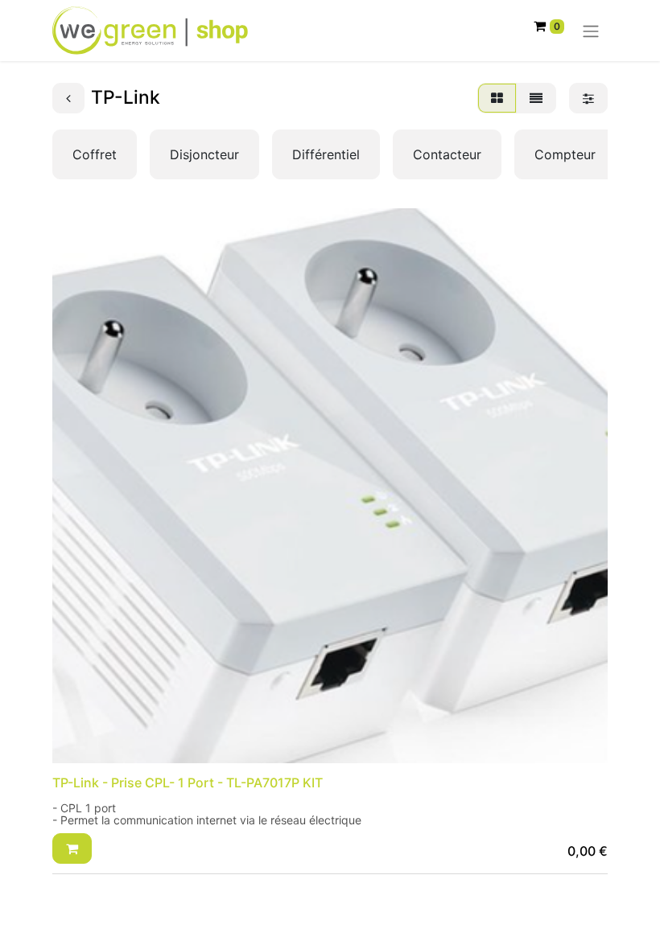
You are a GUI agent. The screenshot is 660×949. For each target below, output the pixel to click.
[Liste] (536, 98)
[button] (72, 848)
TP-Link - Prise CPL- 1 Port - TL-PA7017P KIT (187, 782)
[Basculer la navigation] (591, 30)
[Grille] (497, 98)
